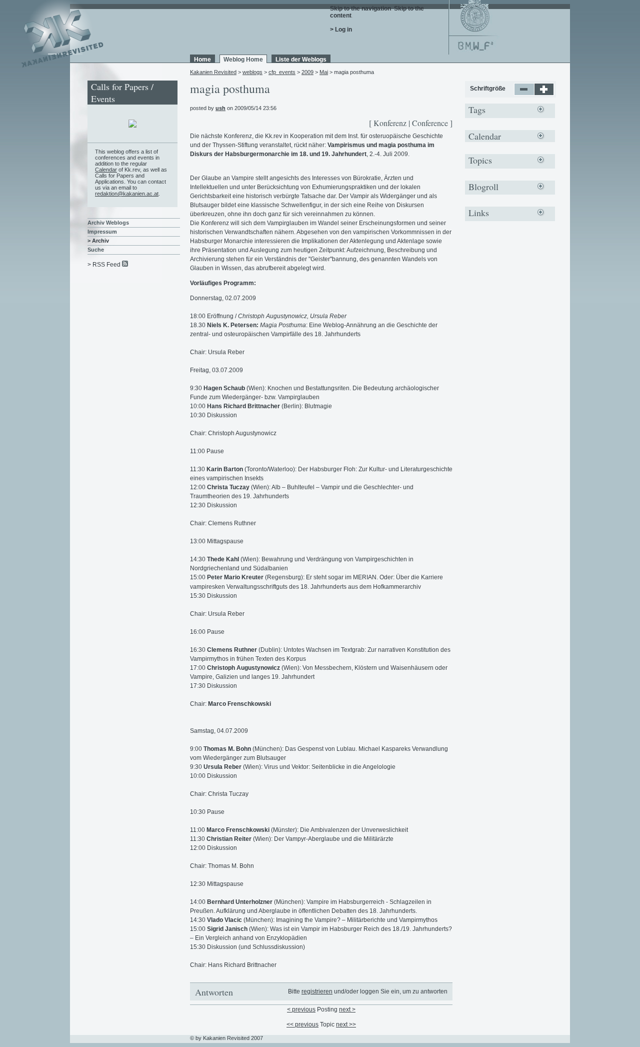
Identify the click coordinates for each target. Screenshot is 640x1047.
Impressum (102, 232)
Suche (96, 250)
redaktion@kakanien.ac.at (126, 194)
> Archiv (98, 241)
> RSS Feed (104, 264)
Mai (324, 72)
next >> (346, 1024)
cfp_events (282, 72)
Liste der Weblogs (301, 59)
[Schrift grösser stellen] (544, 93)
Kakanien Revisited (213, 72)
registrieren (317, 991)
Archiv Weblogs (108, 223)
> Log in (341, 29)
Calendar (106, 170)
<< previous (302, 1024)
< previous (301, 1009)
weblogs (252, 72)
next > (347, 1009)
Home (202, 59)
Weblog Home (243, 59)
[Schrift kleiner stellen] (524, 93)
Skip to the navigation (360, 8)
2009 (308, 72)
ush (221, 108)
